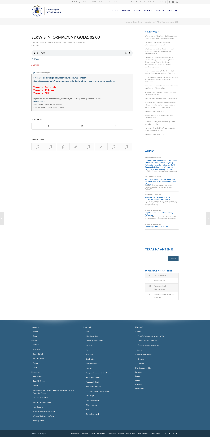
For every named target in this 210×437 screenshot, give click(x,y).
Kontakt (138, 380)
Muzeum (122, 2)
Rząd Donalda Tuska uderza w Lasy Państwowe (161, 99)
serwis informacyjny (43, 73)
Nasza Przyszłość (145, 2)
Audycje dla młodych (93, 387)
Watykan (36, 345)
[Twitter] (169, 2)
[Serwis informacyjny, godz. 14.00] (88, 146)
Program (138, 372)
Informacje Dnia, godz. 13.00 (154, 111)
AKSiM (94, 2)
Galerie (139, 350)
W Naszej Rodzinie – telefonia (43, 416)
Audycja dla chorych (93, 377)
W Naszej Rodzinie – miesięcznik (44, 411)
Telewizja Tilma (38, 421)
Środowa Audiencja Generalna (148, 345)
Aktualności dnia (92, 336)
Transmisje (90, 396)
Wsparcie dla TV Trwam (43, 90)
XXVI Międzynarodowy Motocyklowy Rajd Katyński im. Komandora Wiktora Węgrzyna (160, 181)
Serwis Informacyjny (93, 414)
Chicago (141, 359)
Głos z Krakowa (91, 364)
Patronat (138, 384)
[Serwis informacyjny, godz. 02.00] (75, 146)
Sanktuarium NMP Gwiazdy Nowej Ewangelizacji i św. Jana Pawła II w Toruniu (53, 391)
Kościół (34, 340)
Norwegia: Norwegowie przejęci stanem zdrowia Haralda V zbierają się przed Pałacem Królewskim (161, 79)
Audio (154, 22)
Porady (88, 350)
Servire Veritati (158, 2)
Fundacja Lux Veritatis (40, 398)
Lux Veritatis (113, 2)
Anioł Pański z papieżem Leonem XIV (151, 336)
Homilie (89, 368)
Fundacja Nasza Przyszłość (42, 402)
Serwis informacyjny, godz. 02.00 (65, 37)
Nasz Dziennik (132, 2)
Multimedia (147, 22)
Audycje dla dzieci (92, 382)
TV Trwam (86, 2)
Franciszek (36, 349)
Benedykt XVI (38, 354)
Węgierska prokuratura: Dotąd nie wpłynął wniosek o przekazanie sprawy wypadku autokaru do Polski (159, 51)
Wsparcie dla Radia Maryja (44, 87)
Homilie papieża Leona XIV (147, 341)
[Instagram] (173, 2)
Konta (137, 376)
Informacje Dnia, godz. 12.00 (154, 134)
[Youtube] (177, 2)
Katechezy (89, 345)
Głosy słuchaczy (92, 405)
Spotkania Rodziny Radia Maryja (97, 391)
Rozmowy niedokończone (95, 341)
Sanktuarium (103, 2)
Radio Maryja (76, 2)
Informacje (35, 327)
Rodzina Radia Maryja (144, 354)
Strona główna (137, 22)
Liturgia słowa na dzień (143, 368)
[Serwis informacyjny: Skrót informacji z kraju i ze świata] (50, 146)
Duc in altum (90, 359)
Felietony (89, 354)
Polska (35, 331)
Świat (35, 336)
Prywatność (139, 388)
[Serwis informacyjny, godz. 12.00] (63, 146)
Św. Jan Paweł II (38, 358)
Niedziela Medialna (93, 400)
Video (139, 331)
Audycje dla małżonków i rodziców (98, 373)
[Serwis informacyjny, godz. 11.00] (37, 146)
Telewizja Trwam (39, 381)
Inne (87, 410)
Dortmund (141, 364)
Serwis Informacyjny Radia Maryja (73, 42)
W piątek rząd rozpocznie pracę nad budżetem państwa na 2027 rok (159, 198)
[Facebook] (165, 2)
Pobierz (35, 59)
